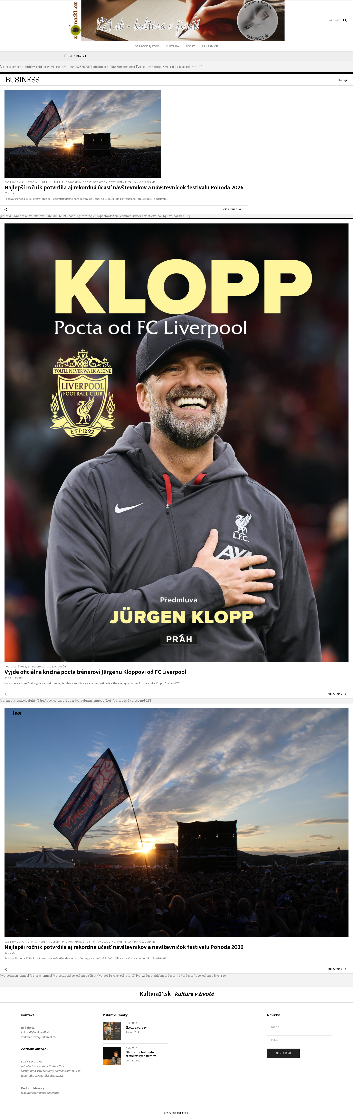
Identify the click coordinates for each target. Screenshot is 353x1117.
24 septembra (13, 677)
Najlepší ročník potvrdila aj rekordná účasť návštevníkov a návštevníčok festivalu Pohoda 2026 (124, 187)
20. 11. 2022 (133, 1060)
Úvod (68, 56)
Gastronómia (13, 182)
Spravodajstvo (104, 182)
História (31, 182)
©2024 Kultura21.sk (176, 1113)
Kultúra (54, 182)
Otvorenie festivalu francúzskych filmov (141, 1054)
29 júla (9, 193)
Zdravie (150, 182)
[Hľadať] (343, 20)
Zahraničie (135, 182)
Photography (71, 182)
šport (87, 182)
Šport (22, 666)
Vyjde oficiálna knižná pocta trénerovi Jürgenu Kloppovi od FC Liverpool (95, 672)
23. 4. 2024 (132, 1032)
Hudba (43, 182)
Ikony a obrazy (136, 1027)
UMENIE (122, 182)
